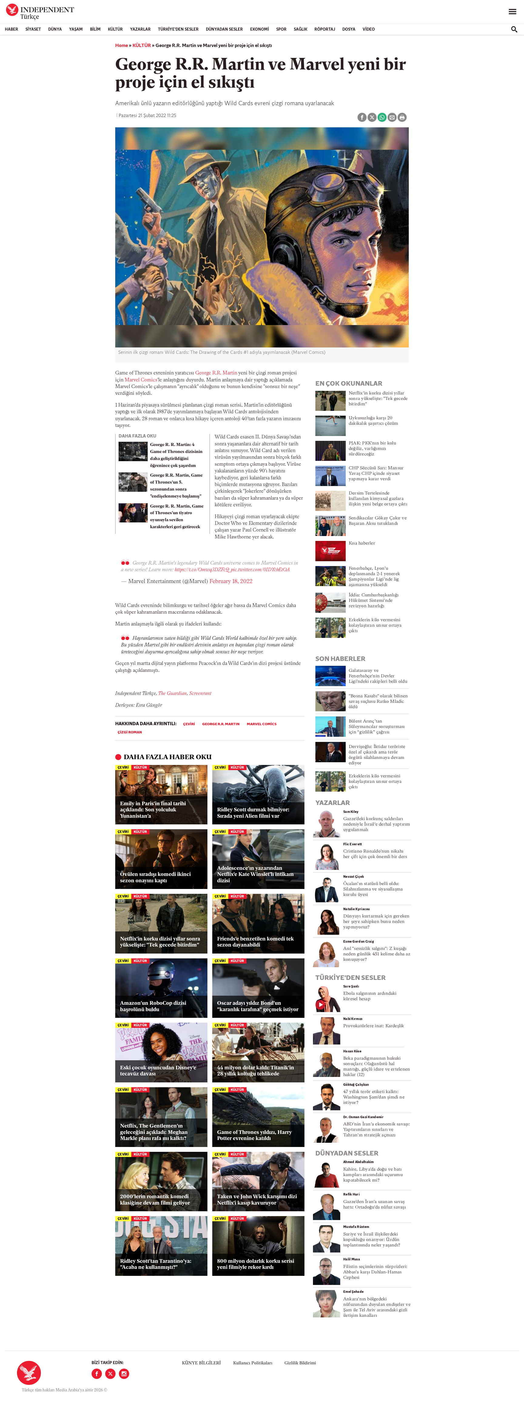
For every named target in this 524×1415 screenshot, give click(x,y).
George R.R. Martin (216, 373)
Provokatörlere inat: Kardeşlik (373, 1026)
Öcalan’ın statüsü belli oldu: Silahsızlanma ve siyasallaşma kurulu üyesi (373, 889)
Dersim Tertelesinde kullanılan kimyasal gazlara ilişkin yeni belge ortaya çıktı (378, 499)
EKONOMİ (259, 30)
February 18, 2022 (231, 582)
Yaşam (76, 30)
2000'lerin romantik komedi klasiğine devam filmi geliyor (155, 1199)
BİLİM (95, 30)
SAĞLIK (300, 30)
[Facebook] (97, 1374)
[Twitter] (110, 1374)
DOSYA (348, 30)
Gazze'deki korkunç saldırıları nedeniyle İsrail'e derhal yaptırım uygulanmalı (376, 824)
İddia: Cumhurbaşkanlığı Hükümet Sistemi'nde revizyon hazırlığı (373, 601)
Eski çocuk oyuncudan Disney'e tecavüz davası (158, 1071)
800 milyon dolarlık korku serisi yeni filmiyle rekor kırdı (255, 1264)
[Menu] (512, 12)
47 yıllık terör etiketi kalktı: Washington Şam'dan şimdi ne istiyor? (374, 1097)
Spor (281, 30)
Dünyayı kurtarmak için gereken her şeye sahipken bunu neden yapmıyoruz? (376, 922)
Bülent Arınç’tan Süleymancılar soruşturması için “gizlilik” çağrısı (377, 727)
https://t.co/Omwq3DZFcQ (202, 570)
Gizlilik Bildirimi (300, 1363)
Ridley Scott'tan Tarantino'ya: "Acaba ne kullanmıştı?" (155, 1264)
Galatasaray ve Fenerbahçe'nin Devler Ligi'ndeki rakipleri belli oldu (378, 676)
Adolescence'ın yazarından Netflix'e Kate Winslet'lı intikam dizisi (255, 875)
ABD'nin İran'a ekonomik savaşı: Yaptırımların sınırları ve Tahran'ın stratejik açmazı (376, 1130)
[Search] (514, 29)
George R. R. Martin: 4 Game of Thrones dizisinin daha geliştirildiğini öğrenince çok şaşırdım (176, 455)
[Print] (402, 117)
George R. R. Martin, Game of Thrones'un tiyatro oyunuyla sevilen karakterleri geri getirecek (176, 516)
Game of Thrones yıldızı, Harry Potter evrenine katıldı (254, 1135)
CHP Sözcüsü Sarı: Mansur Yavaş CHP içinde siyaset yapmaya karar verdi (376, 473)
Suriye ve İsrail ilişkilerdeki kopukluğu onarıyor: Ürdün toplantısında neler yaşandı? (371, 1240)
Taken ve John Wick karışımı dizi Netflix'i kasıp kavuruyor (257, 1199)
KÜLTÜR (115, 30)
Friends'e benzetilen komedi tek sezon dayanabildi (255, 942)
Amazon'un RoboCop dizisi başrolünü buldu (153, 1006)
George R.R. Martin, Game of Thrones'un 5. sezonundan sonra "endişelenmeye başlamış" (176, 485)
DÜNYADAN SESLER (224, 30)
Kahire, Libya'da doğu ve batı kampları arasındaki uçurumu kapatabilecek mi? (373, 1175)
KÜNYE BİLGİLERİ (201, 1363)
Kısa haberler (362, 543)
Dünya (55, 30)
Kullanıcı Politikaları (252, 1363)
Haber (11, 30)
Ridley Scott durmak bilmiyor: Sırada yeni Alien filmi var (253, 813)
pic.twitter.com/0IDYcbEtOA (260, 570)
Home (121, 45)
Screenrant (200, 693)
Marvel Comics (141, 380)
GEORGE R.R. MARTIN (221, 724)
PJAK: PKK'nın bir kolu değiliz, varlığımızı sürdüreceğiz (372, 449)
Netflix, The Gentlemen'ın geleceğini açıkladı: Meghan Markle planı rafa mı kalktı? (154, 1132)
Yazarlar (140, 30)
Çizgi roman (130, 732)
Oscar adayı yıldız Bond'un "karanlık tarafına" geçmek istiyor (257, 1006)
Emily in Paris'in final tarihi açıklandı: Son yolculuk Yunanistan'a (153, 810)
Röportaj (324, 30)
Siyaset (33, 30)
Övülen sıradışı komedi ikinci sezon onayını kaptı (155, 877)
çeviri (189, 724)
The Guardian (172, 693)
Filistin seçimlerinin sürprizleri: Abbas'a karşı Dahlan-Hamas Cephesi (375, 1272)
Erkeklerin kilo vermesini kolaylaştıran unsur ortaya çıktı (375, 625)
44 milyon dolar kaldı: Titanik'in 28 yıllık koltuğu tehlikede (255, 1071)
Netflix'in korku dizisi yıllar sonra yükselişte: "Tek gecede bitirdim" (160, 942)
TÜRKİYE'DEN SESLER (178, 30)
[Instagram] (124, 1374)
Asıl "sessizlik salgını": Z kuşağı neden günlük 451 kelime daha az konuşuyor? (376, 954)
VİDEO (369, 30)
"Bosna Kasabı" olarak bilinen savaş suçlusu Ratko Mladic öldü (378, 701)
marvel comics (262, 724)
